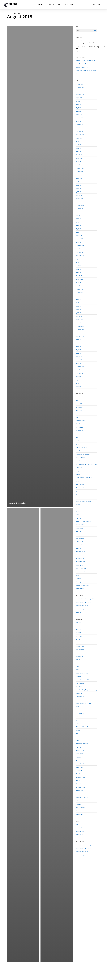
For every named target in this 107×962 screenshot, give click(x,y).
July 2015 (78, 302)
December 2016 (80, 245)
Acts (77, 400)
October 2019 (79, 131)
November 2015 (80, 289)
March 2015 (79, 316)
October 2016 (79, 252)
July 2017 (78, 222)
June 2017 (78, 225)
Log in (77, 824)
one (77, 508)
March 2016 (79, 276)
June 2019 (78, 145)
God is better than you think (83, 454)
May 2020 (78, 108)
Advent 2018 (79, 410)
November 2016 (80, 249)
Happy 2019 (79, 467)
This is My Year (79, 565)
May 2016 (78, 269)
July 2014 (78, 343)
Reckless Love (79, 528)
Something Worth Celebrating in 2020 (85, 60)
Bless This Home (80, 424)
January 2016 (79, 282)
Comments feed (80, 831)
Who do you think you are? (82, 585)
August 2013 (79, 380)
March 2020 (79, 114)
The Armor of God (80, 551)
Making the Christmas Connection (84, 501)
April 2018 (78, 192)
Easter (77, 444)
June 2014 (78, 346)
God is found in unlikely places (83, 64)
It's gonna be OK (80, 488)
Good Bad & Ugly (80, 457)
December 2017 (80, 205)
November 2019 (80, 128)
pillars (77, 514)
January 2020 (79, 121)
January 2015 (79, 323)
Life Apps (78, 498)
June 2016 (78, 265)
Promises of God (80, 524)
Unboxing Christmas (81, 568)
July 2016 (78, 262)
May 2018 (78, 188)
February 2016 (79, 279)
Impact (77, 481)
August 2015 (79, 299)
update (77, 575)
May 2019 (78, 148)
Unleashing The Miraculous (82, 572)
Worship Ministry (80, 588)
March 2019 (79, 155)
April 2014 (78, 353)
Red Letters (79, 531)
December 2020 (80, 84)
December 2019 (80, 124)
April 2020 (78, 111)
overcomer (78, 511)
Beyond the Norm (80, 420)
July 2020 (78, 101)
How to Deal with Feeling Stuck (83, 477)
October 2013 (79, 373)
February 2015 (79, 319)
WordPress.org (79, 834)
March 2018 (79, 195)
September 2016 (80, 255)
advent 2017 (79, 407)
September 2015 (80, 296)
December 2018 (80, 165)
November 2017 (80, 208)
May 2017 (78, 229)
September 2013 (80, 376)
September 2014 (80, 336)
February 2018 (79, 198)
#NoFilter (78, 397)
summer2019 (79, 545)
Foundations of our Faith (82, 447)
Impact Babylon (80, 484)
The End (78, 555)
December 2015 (80, 286)
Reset (77, 535)
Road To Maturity (80, 538)
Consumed (78, 434)
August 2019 (79, 138)
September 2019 (80, 134)
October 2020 (79, 91)
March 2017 (79, 235)
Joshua (77, 491)
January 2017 (79, 242)
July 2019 (78, 141)
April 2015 (78, 313)
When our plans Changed (82, 67)
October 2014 (79, 333)
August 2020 (79, 97)
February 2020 (79, 118)
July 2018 (78, 181)
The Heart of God (80, 561)
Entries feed (79, 828)
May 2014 (78, 349)
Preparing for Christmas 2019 (83, 521)
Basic (77, 417)
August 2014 (79, 339)
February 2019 (79, 158)
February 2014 (79, 360)
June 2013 (78, 386)
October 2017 (79, 212)
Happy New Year (80, 471)
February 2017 (79, 239)
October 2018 (79, 171)
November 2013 (80, 370)
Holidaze (78, 474)
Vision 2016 (78, 578)
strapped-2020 (79, 541)
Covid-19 (78, 437)
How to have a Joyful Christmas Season (86, 70)
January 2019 (79, 161)
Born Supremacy (80, 427)
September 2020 (80, 94)
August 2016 (79, 259)
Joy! (10, 500)
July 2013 (78, 383)
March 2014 (79, 356)
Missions (78, 504)
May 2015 (78, 309)
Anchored (78, 414)
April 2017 (78, 232)
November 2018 (80, 168)
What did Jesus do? (80, 582)
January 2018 (79, 202)
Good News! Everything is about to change (86, 464)
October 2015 (79, 292)
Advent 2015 (79, 403)
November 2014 (80, 329)
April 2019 (78, 151)
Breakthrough (79, 430)
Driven (77, 440)
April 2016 (78, 272)
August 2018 (79, 178)
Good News (79, 461)
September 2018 (80, 175)
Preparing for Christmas (82, 518)
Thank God (78, 74)
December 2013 (80, 366)
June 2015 (78, 306)
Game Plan (78, 451)
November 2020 (80, 87)
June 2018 (78, 185)
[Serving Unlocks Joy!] (40, 266)
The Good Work (80, 558)
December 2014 (80, 326)
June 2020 (78, 104)
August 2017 (79, 218)
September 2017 (80, 215)
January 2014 (79, 363)
